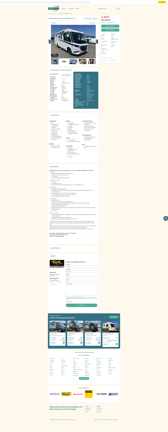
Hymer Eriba (64, 365)
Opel (86, 369)
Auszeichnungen (55, 248)
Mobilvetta (51, 369)
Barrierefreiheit (108, 419)
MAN (62, 367)
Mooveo (63, 369)
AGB (95, 419)
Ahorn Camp (76, 358)
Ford (62, 364)
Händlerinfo (99, 412)
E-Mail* (67, 279)
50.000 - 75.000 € (105, 49)
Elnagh (74, 362)
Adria (62, 358)
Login (118, 8)
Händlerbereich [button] (102, 8)
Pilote (50, 371)
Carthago (51, 360)
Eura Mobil (99, 362)
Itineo (74, 365)
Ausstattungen (54, 115)
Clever (98, 360)
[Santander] (78, 394)
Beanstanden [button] (113, 60)
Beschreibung (54, 166)
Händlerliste (87, 410)
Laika (50, 367)
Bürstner (99, 358)
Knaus (63, 80)
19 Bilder (54, 23)
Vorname (68, 264)
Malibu (74, 367)
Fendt (109, 362)
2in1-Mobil (51, 358)
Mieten (78, 8)
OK (162, 2)
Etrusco (86, 362)
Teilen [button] (112, 57)
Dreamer (63, 362)
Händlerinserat (88, 18)
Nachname (68, 269)
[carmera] (102, 394)
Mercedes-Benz (112, 367)
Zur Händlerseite (53, 284)
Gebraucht (95, 18)
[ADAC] (89, 394)
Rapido (86, 371)
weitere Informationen (85, 2)
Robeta (63, 373)
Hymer (50, 365)
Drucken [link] (105, 60)
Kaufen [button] (63, 8)
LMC (109, 365)
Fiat (50, 364)
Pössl (62, 371)
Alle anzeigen (114, 317)
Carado (110, 358)
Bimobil (86, 358)
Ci (73, 360)
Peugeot (110, 369)
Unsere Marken (84, 378)
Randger (75, 371)
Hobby (109, 364)
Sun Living (87, 373)
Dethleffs (51, 362)
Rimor (109, 371)
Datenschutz (100, 419)
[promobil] (66, 394)
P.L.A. (98, 369)
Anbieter (52, 256)
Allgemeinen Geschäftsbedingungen (89, 297)
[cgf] (113, 394)
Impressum (115, 419)
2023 (63, 84)
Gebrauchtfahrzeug (66, 74)
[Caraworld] (53, 8)
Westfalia (87, 375)
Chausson (63, 360)
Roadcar (51, 373)
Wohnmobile (64, 78)
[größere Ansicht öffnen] (90, 23)
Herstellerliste (88, 408)
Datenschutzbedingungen (89, 298)
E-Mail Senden (81, 305)
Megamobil (99, 367)
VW (62, 375)
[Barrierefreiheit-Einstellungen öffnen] (166, 218)
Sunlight (98, 373)
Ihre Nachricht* (69, 283)
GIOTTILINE (87, 364)
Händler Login (99, 408)
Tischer (110, 373)
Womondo (99, 375)
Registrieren (99, 410)
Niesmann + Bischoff (77, 369)
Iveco (86, 365)
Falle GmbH (103, 53)
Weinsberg (75, 375)
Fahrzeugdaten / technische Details (60, 70)
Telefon (67, 274)
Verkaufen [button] (70, 8)
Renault (98, 371)
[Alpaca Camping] (54, 394)
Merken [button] (104, 57)
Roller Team (75, 373)
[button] (50, 42)
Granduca (99, 364)
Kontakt (86, 412)
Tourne (51, 375)
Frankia (74, 364)
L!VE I (63, 81)
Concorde (110, 360)
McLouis (87, 367)
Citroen (86, 360)
